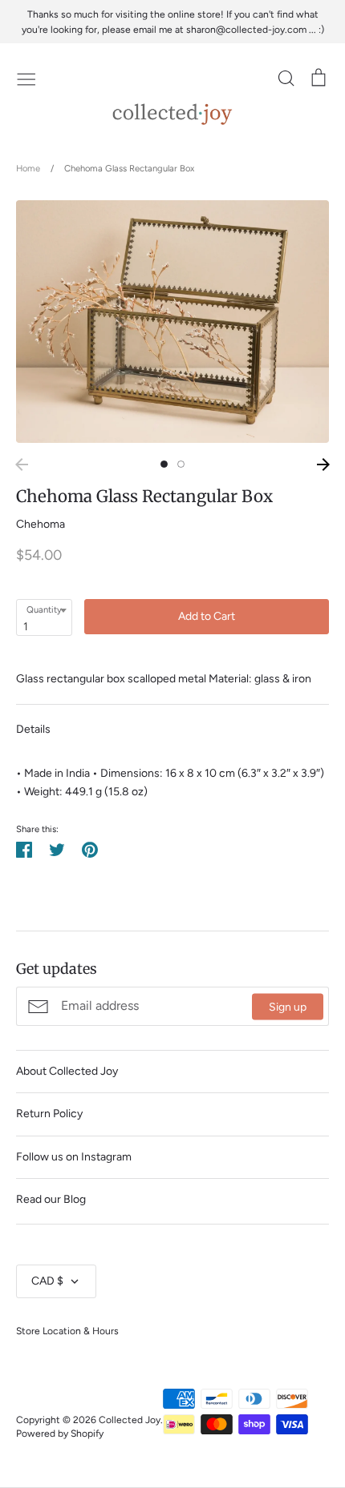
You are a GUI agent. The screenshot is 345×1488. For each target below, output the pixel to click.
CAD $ (47, 1281)
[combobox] (44, 617)
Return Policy (49, 1113)
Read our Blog (51, 1199)
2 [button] (181, 464)
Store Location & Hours (67, 1331)
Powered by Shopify (60, 1433)
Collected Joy (129, 1420)
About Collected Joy (67, 1071)
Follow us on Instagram (74, 1157)
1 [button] (164, 464)
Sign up (287, 1006)
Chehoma (40, 524)
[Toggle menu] (26, 77)
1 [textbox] (25, 626)
